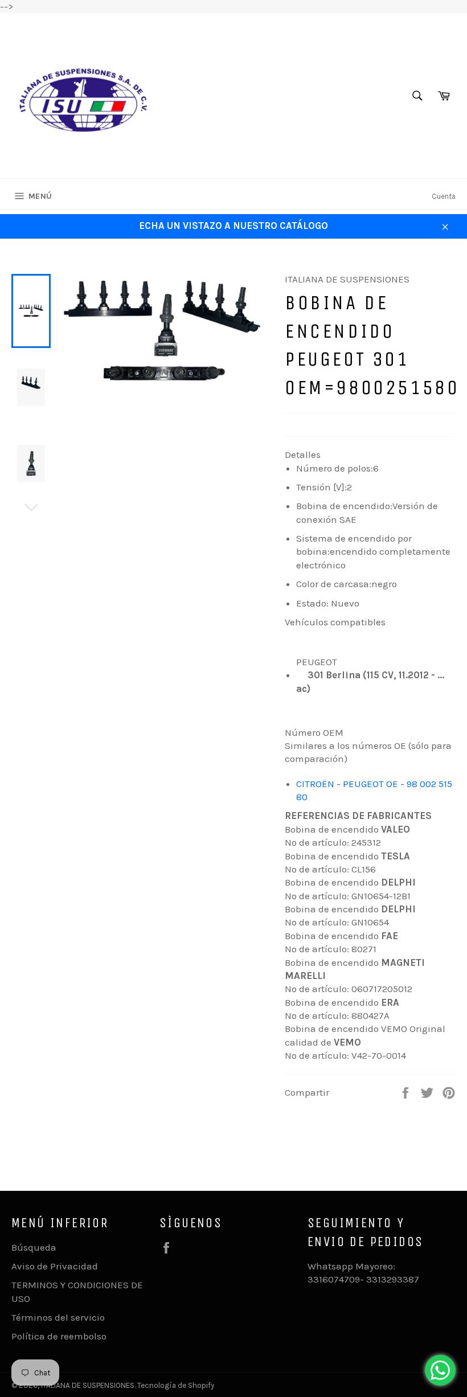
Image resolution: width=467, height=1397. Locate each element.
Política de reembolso (58, 1336)
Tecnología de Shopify (175, 1385)
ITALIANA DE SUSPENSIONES (87, 1385)
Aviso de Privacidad (54, 1266)
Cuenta (444, 196)
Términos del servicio (58, 1317)
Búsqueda (33, 1247)
